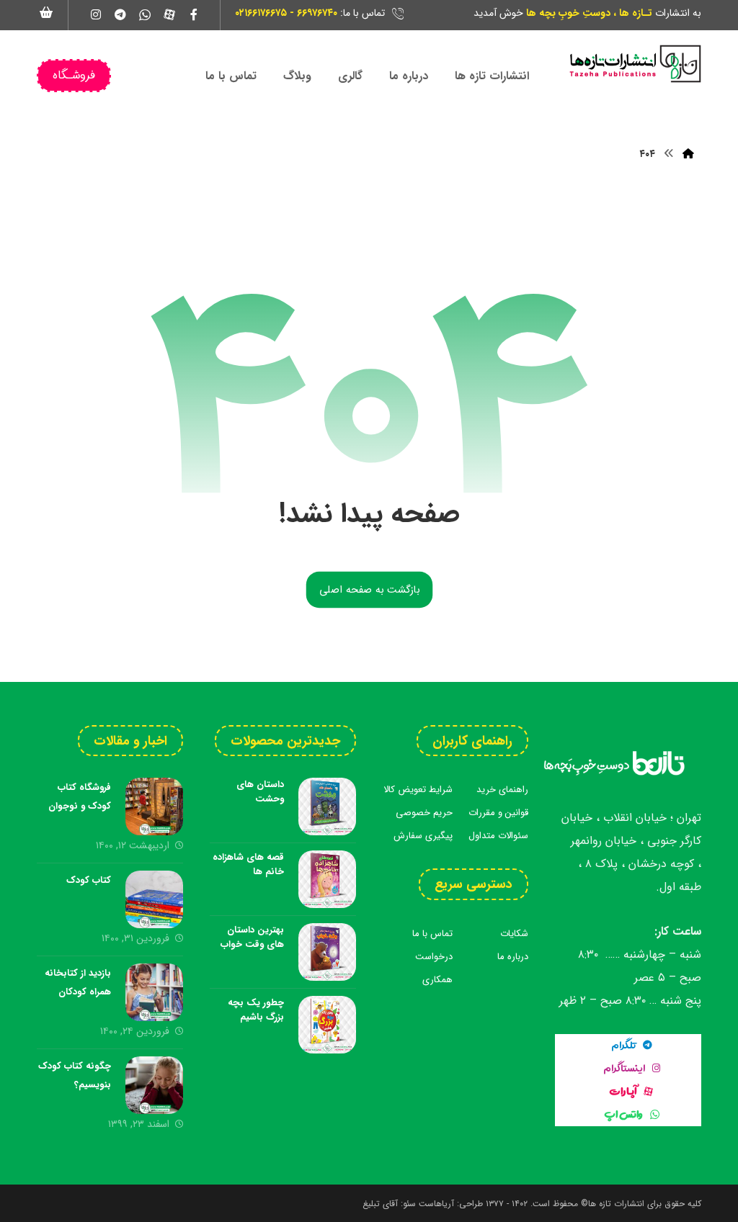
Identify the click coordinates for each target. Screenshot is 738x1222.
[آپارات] (169, 14)
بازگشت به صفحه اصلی (369, 589)
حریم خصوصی (424, 812)
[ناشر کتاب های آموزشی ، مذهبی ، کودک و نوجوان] (634, 64)
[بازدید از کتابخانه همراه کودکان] (154, 992)
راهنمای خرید (502, 789)
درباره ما (512, 956)
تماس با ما (432, 933)
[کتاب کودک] (154, 899)
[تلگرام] (120, 14)
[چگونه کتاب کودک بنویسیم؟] (154, 1085)
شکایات (514, 933)
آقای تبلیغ (380, 1203)
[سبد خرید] (46, 12)
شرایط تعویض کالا (418, 789)
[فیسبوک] (193, 14)
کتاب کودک (88, 880)
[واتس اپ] (144, 14)
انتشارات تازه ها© (611, 1203)
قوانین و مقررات (498, 812)
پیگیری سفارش (423, 835)
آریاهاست (436, 1203)
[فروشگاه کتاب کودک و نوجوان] (154, 806)
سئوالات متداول (498, 835)
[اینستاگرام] (95, 14)
